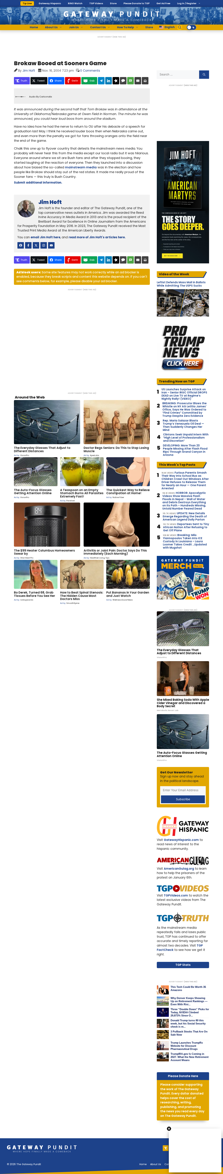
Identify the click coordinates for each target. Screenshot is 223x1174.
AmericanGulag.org (179, 869)
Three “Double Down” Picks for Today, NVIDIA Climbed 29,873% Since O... (190, 1012)
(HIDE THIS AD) (119, 37)
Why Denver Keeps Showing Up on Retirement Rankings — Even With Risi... (189, 1001)
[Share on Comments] (123, 80)
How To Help (125, 27)
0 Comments (90, 71)
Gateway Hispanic (50, 3)
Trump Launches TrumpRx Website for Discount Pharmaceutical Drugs (187, 1045)
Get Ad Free (163, 3)
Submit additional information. (38, 182)
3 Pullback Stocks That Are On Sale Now (189, 1033)
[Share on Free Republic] (116, 80)
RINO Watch (75, 3)
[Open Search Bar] (180, 27)
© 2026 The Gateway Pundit (24, 1164)
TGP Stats (183, 965)
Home (34, 27)
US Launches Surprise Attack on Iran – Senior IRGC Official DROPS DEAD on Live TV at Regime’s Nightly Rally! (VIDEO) (184, 394)
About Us (51, 27)
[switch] (191, 27)
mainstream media (81, 167)
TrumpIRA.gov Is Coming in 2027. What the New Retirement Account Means (190, 1057)
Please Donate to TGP (136, 3)
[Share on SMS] (130, 80)
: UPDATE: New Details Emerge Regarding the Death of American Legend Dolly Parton (185, 516)
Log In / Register (187, 3)
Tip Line (27, 3)
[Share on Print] (145, 80)
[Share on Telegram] (101, 80)
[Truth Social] (165, 1148)
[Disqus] (82, 339)
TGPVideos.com (176, 895)
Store (113, 3)
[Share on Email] (137, 80)
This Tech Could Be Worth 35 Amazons (188, 988)
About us (155, 1164)
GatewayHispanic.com (181, 840)
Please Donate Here (183, 1076)
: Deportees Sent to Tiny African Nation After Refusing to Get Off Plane (186, 527)
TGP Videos (96, 3)
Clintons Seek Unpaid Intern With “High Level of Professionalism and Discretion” (186, 437)
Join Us (74, 27)
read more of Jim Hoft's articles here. (97, 237)
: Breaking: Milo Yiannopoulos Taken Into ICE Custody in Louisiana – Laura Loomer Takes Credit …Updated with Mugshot (185, 541)
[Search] (204, 74)
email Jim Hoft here (45, 237)
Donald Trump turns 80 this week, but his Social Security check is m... (188, 1023)
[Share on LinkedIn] (108, 80)
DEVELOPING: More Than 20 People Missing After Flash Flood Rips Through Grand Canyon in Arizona (185, 450)
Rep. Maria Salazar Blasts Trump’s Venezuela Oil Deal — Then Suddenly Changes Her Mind (183, 425)
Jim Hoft (50, 202)
